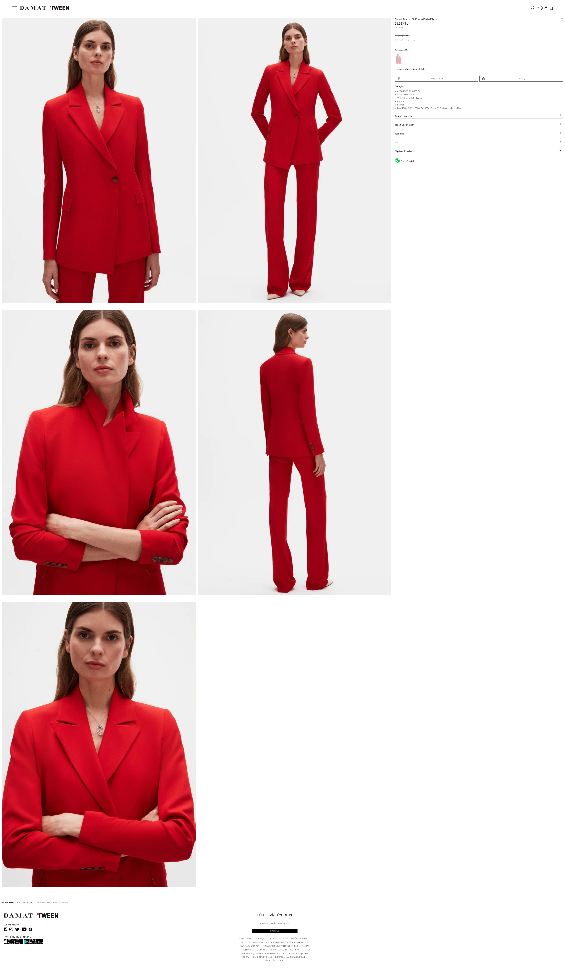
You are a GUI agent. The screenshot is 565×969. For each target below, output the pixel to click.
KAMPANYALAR (279, 949)
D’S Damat (262, 949)
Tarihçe (260, 938)
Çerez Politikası (262, 957)
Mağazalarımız (300, 938)
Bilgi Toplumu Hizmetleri (255, 942)
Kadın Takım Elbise (24, 902)
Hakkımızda (246, 938)
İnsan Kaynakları (278, 938)
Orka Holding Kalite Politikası (281, 946)
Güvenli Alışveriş (275, 960)
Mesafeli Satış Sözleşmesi (290, 957)
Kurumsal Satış (282, 942)
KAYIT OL (274, 930)
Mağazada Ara (437, 78)
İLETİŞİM (294, 949)
